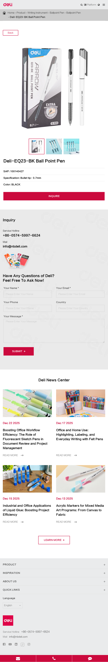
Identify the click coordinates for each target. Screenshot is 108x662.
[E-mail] (18, 658)
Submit (17, 351)
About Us (10, 581)
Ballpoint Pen (57, 12)
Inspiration (11, 573)
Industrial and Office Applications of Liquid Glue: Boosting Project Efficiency (27, 510)
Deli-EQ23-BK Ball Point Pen (27, 17)
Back (10, 33)
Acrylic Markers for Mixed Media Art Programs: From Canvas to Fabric (80, 510)
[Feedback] (90, 658)
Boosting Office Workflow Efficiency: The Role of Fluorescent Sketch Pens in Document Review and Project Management (25, 439)
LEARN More (53, 540)
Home (11, 12)
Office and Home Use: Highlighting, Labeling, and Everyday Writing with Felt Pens (79, 435)
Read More (11, 455)
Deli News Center (54, 380)
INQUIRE (54, 196)
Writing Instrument (38, 12)
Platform (91, 5)
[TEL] (54, 658)
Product (21, 12)
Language (9, 598)
